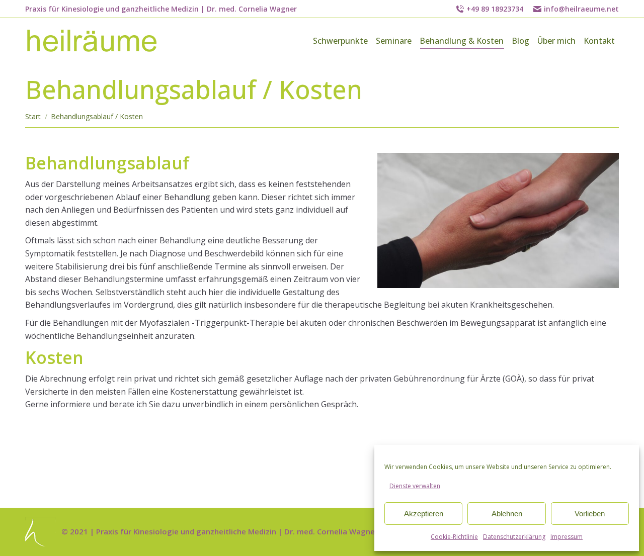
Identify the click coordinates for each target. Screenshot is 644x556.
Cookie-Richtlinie (454, 536)
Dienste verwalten (414, 486)
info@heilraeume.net (581, 9)
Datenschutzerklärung (514, 536)
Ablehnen (507, 513)
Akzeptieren (423, 513)
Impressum (566, 536)
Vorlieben (590, 513)
